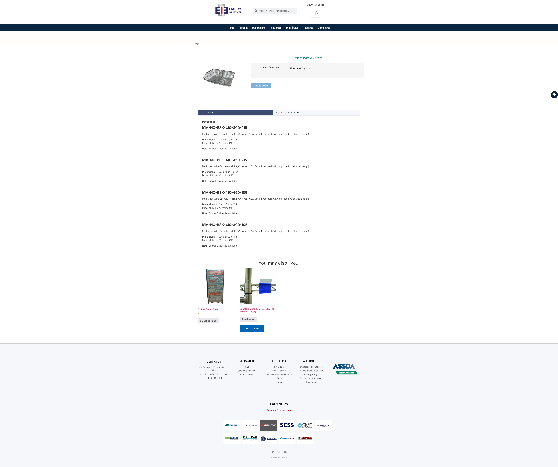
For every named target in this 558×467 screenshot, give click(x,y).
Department (258, 28)
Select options (208, 320)
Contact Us (324, 28)
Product (243, 28)
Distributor (292, 28)
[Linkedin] (273, 452)
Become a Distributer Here (279, 410)
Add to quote (261, 85)
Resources (276, 28)
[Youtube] (285, 452)
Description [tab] (206, 112)
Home (231, 28)
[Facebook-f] (279, 452)
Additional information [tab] (288, 112)
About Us (308, 28)
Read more (248, 319)
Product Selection (269, 67)
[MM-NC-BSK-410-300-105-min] (197, 43)
